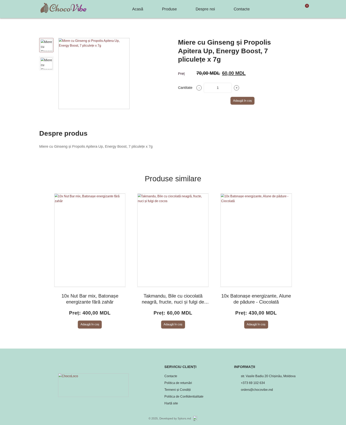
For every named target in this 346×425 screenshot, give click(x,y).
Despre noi (205, 9)
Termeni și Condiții (177, 389)
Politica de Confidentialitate (183, 396)
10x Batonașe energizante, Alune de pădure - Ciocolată (256, 299)
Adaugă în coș (242, 100)
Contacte (242, 9)
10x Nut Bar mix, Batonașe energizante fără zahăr (89, 299)
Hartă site (171, 403)
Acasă (137, 9)
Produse (169, 9)
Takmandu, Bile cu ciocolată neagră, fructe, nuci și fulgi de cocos (173, 299)
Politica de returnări (178, 383)
